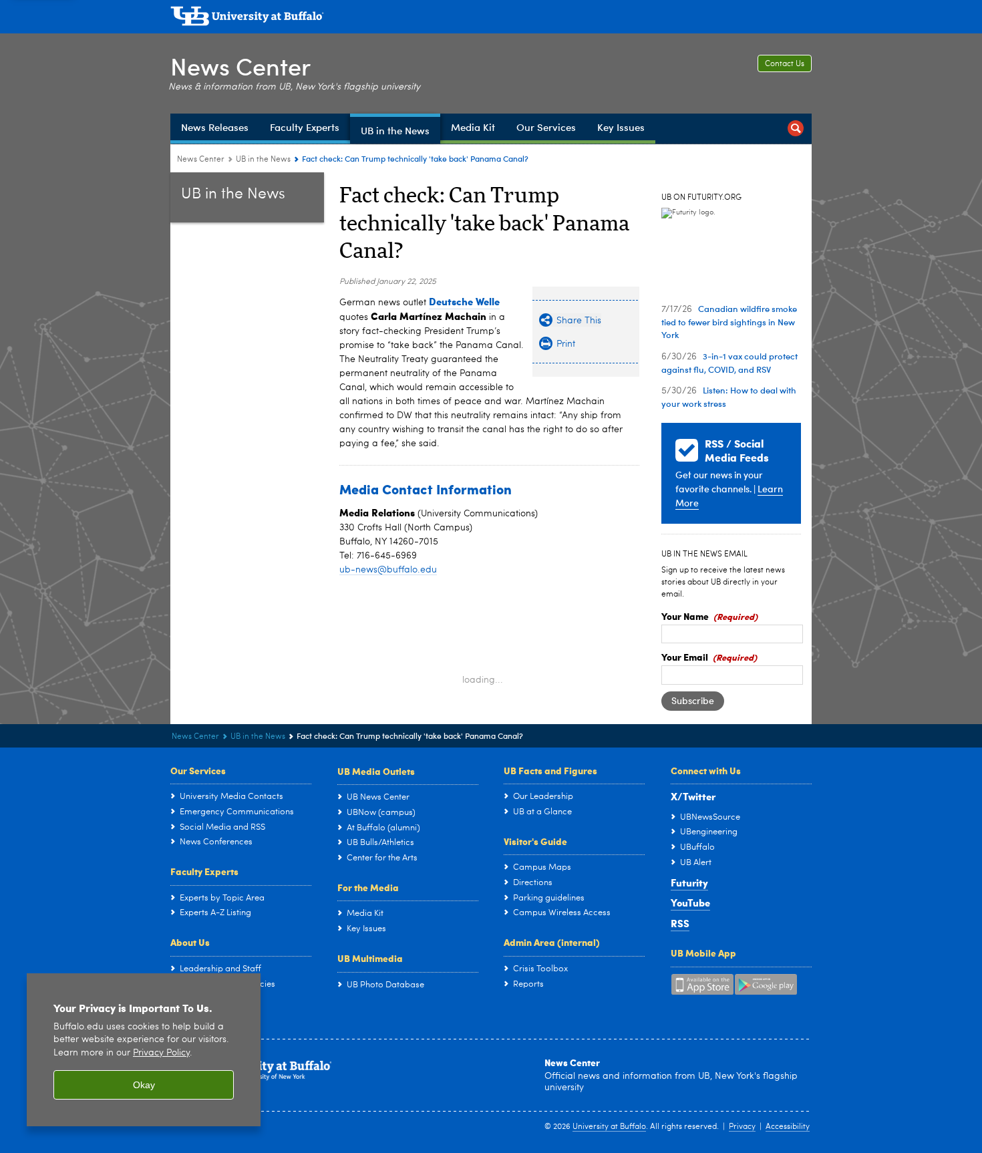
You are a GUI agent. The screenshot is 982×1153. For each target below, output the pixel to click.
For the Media (368, 887)
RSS (680, 923)
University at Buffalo (609, 1127)
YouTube (690, 902)
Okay (144, 1085)
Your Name (685, 616)
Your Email (684, 656)
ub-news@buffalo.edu (388, 569)
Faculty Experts (204, 871)
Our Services (198, 770)
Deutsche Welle (464, 301)
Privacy (742, 1127)
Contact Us (784, 64)
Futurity (689, 882)
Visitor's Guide (535, 841)
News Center (240, 65)
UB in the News (263, 160)
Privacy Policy (161, 1053)
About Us (190, 942)
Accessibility (788, 1127)
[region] (144, 1049)
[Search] (796, 129)
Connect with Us (706, 770)
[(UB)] (491, 18)
